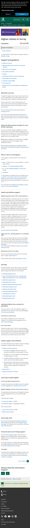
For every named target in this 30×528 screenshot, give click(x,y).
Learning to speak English (8, 80)
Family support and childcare (9, 78)
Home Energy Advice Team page (12, 445)
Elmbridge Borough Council (9, 273)
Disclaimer (3, 499)
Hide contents (23, 43)
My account (17, 19)
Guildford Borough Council (8, 280)
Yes (3, 473)
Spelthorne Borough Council (9, 289)
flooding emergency (13, 168)
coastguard (5, 172)
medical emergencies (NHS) (16, 166)
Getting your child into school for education (13, 76)
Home (2, 23)
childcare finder (8, 358)
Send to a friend (17, 479)
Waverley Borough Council (8, 296)
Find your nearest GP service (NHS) (9, 230)
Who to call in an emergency (9, 69)
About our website (5, 508)
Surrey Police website (15, 180)
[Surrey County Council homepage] (3, 19)
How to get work (6, 83)
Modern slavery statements (7, 510)
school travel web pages (7, 322)
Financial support (9, 434)
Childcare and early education (9, 348)
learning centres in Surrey (20, 385)
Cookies (3, 504)
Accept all (22, 14)
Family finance (5, 369)
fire (7, 168)
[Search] (23, 19)
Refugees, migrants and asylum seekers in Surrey (14, 25)
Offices (4, 494)
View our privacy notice (8, 10)
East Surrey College (7, 401)
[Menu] (27, 19)
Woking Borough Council (8, 298)
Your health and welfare (8, 71)
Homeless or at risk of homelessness (17, 277)
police (3, 162)
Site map (3, 513)
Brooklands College (7, 403)
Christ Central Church (7, 409)
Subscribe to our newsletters (12, 483)
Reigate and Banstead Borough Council (12, 284)
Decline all (8, 14)
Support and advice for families (10, 371)
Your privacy (4, 501)
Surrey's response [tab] (6, 50)
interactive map (9, 110)
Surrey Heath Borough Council (9, 291)
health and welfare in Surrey (19, 258)
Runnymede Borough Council (9, 286)
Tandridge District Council (8, 293)
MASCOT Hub (5, 412)
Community (9, 23)
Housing (4, 74)
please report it (13, 255)
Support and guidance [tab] (7, 47)
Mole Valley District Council (9, 282)
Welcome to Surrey (7, 63)
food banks (15, 186)
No (7, 473)
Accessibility (3, 506)
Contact (4, 491)
